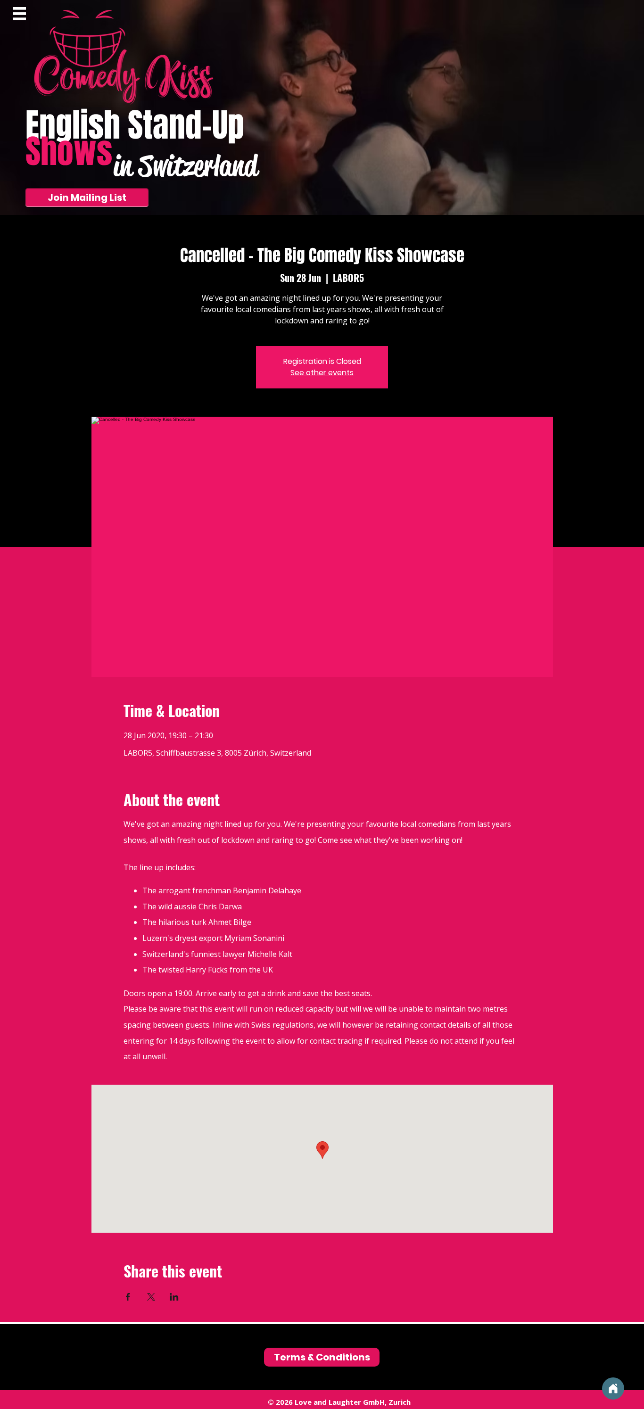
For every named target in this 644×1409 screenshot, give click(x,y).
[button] (19, 13)
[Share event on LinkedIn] (174, 1297)
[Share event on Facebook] (128, 1297)
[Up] (613, 1388)
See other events (322, 372)
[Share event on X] (151, 1297)
